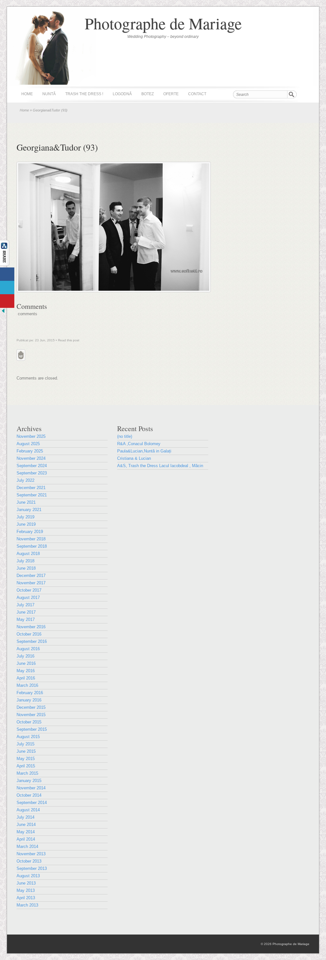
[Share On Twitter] (7, 288)
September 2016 (32, 641)
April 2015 (26, 766)
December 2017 (31, 575)
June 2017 (26, 612)
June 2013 (26, 883)
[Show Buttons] (5, 264)
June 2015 (26, 751)
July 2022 (25, 480)
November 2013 (31, 853)
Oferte (171, 94)
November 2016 (31, 626)
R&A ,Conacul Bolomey (138, 443)
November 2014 (31, 788)
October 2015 (29, 722)
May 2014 (26, 831)
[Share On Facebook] (7, 274)
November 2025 (31, 436)
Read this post (68, 340)
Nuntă (49, 94)
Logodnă (122, 94)
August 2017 (28, 597)
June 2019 (26, 524)
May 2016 (26, 670)
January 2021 (29, 509)
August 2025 (28, 443)
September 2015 (32, 729)
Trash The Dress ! (84, 94)
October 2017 (29, 590)
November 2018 (31, 539)
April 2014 (26, 839)
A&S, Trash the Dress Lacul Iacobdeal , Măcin (160, 465)
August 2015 (28, 736)
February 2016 (30, 692)
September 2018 (32, 546)
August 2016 (28, 648)
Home (27, 94)
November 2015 (31, 714)
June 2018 (26, 568)
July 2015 (25, 744)
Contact (197, 94)
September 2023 (32, 473)
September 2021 (32, 495)
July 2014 (25, 817)
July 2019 (25, 517)
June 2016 (26, 663)
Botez (147, 94)
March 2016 (27, 685)
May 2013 (26, 890)
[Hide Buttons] (3, 312)
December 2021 (31, 487)
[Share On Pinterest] (7, 301)
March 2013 (27, 905)
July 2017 (25, 604)
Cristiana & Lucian (134, 458)
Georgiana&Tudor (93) (57, 147)
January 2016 (29, 700)
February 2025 (30, 451)
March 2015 (27, 773)
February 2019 (30, 531)
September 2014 (32, 802)
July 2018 (25, 560)
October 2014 (29, 795)
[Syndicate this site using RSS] (304, 94)
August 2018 (28, 553)
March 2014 (27, 846)
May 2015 (26, 758)
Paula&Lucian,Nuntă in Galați (144, 451)
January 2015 (29, 780)
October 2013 (29, 861)
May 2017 (26, 619)
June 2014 (26, 824)
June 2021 (26, 502)
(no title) (124, 436)
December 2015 (31, 707)
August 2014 (28, 809)
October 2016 (29, 634)
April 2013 (26, 897)
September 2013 (32, 868)
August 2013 (28, 875)
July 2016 (25, 656)
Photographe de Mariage (163, 23)
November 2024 (31, 458)
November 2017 (31, 582)
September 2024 (32, 465)
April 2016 (26, 678)
